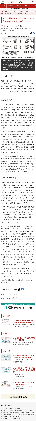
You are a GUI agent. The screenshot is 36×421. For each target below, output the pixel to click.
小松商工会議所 (26, 28)
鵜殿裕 (5, 30)
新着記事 (10, 6)
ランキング (7, 11)
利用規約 (17, 408)
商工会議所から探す (8, 13)
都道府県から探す (21, 13)
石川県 (9, 30)
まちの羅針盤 (18, 26)
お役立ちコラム (7, 26)
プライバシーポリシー (7, 408)
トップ (3, 6)
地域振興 (26, 6)
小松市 (14, 30)
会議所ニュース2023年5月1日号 (12, 28)
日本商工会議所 (7, 405)
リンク (24, 408)
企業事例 (18, 6)
